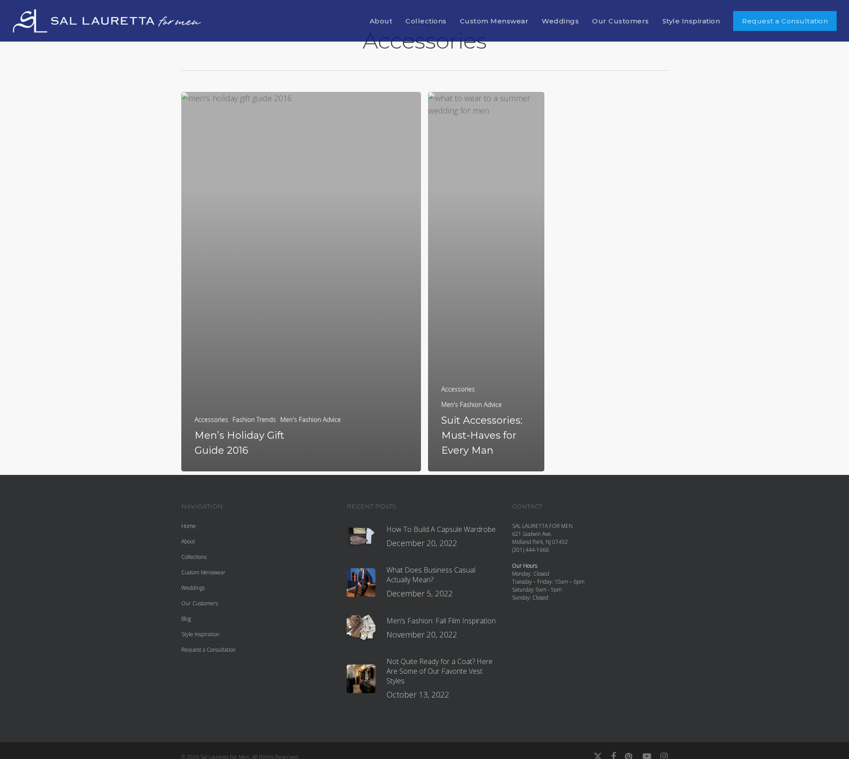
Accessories (211, 419)
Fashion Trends (254, 419)
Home (188, 526)
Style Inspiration (200, 634)
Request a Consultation (208, 649)
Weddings (193, 588)
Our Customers (199, 603)
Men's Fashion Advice (310, 419)
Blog (186, 618)
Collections (194, 557)
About (188, 541)
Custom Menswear (203, 572)
